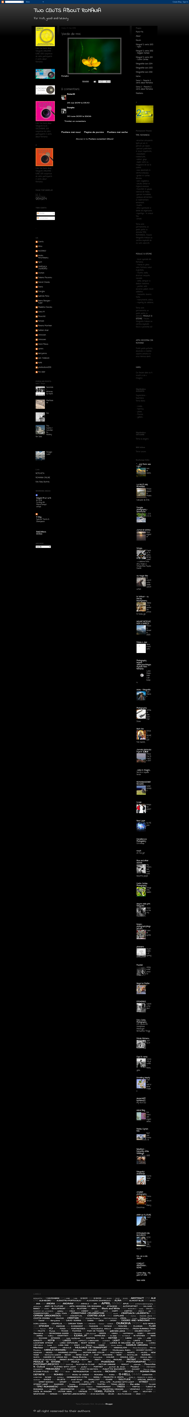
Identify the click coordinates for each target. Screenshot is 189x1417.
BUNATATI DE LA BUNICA (43, 1311)
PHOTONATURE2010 (46, 1364)
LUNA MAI (63, 1345)
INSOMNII (43, 1338)
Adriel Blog (141, 1110)
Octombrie (97, 1357)
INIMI (153, 1336)
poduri (84, 1367)
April (40, 262)
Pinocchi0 (41, 317)
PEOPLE (75, 1362)
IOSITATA (90, 1338)
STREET (143, 1382)
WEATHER (147, 1391)
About (138, 36)
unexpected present (148, 970)
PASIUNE (117, 1359)
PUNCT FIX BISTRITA (89, 1369)
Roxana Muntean (45, 326)
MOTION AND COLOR (93, 1352)
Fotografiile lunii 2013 (144, 68)
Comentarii (43, 218)
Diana (40, 287)
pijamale (137, 1364)
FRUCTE (41, 1331)
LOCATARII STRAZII (43, 1343)
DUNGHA (123, 1323)
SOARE (109, 1379)
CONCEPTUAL (76, 1316)
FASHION (93, 1326)
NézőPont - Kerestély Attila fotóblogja (143, 1151)
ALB (153, 1298)
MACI (77, 1345)
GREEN (102, 1333)
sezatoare (36, 1379)
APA (95, 1304)
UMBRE (52, 1389)
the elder (41, 372)
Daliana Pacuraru (45, 278)
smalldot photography (141, 1193)
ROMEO (58, 1374)
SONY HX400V (148, 788)
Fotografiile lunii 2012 (144, 72)
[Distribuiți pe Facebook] (107, 81)
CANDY (84, 1311)
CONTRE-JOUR (96, 1315)
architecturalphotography (144, 1304)
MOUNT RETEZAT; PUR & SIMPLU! (144, 622)
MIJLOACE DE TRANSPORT (91, 1347)
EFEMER (44, 1326)
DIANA (90, 1320)
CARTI (115, 1311)
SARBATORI (147, 1375)
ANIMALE (85, 1304)
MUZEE (144, 1352)
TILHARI (152, 1384)
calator (60, 1311)
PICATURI (69, 1364)
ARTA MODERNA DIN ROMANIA (85, 1306)
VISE (125, 1391)
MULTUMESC (116, 1352)
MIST (104, 1350)
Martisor (38, 1347)
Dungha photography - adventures (142, 509)
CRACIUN (59, 1318)
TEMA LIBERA (118, 1384)
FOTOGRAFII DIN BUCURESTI (143, 1234)
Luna (49, 1345)
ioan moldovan (43, 358)
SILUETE (61, 1379)
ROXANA (98, 1375)
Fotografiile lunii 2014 (144, 63)
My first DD (141, 1102)
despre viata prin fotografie (143, 905)
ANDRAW (68, 1303)
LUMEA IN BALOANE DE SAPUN (126, 1343)
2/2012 (97, 1298)
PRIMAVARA (53, 1369)
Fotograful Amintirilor (141, 1173)
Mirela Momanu (143, 1038)
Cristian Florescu (92, 1318)
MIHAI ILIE (67, 1348)
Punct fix (139, 32)
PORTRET (98, 1367)
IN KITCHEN (139, 1336)
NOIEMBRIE (108, 1355)
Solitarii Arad (43, 330)
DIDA (101, 1320)
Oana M (41, 312)
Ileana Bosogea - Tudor (44, 302)
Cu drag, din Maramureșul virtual (41, 504)
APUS (126, 1304)
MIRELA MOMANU (55, 1350)
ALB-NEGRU (45, 1300)
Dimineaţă (140, 843)
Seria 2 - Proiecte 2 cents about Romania (144, 88)
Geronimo (78, 1333)
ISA (102, 1338)
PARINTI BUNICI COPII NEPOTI (74, 1359)
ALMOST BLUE (136, 1300)
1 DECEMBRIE (53, 1298)
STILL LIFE (89, 1382)
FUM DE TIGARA (95, 1331)
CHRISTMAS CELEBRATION (87, 1313)
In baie (113, 1336)
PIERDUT (125, 1364)
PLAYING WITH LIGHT (65, 1367)
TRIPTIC (136, 1387)
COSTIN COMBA (41, 1318)
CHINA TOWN (61, 1313)
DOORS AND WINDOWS (135, 1320)
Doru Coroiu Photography (141, 1021)
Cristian (41, 273)
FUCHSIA (76, 1331)
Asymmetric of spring (148, 952)
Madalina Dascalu (45, 307)
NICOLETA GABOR (53, 1355)
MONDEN (37, 1352)
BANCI (36, 1308)
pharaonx (140, 947)
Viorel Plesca (43, 344)
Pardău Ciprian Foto (142, 1130)
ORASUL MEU (127, 1357)
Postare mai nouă (71, 132)
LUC (104, 1343)
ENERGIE (60, 1326)
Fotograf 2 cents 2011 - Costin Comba (144, 58)
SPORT (63, 1382)
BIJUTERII (82, 1308)
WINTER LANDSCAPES (74, 1394)
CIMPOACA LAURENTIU (42, 268)
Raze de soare (148, 1369)
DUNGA (110, 1324)
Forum (138, 40)
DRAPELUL (57, 1323)
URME (82, 1389)
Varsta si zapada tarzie (143, 773)
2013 (148, 1155)
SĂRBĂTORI (37, 1377)
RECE (68, 1372)
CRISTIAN (73, 1318)
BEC (72, 1309)
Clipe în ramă (142, 1057)
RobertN (71, 94)
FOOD (63, 1329)
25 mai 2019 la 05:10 (78, 103)
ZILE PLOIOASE (124, 1394)
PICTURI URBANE (107, 1364)
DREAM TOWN (75, 1323)
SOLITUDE (124, 1379)
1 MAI (75, 1298)
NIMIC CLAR (82, 1355)
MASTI (53, 1348)
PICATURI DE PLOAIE (85, 1364)
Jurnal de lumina (143, 530)
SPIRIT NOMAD (46, 1382)
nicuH (139, 851)
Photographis (142, 708)
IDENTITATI (62, 1336)
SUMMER (59, 1384)
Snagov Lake (49, 453)
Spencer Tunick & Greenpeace (42, 520)
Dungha (65, 76)
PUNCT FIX (71, 1369)
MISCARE (92, 1350)
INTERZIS (55, 1338)
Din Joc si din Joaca (142, 1257)
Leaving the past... (148, 1006)
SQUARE (76, 1382)
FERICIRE (122, 1326)
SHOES (47, 1379)
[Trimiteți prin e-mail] (99, 81)
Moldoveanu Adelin (122, 1350)
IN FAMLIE (126, 1336)
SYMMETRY (85, 1384)
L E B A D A (148, 515)
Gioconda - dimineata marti (49, 390)
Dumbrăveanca (148, 1178)
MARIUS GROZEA (137, 1345)
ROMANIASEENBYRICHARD (144, 783)
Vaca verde (141, 1280)
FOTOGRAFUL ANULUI (101, 1329)
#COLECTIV (37, 1298)
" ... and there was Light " (144, 465)
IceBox (50, 1336)
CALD (72, 1311)
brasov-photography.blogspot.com (144, 926)
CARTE (105, 1311)
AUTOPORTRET (130, 1306)
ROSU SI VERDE (80, 1375)
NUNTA (36, 1357)
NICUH (68, 1355)
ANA (38, 1304)
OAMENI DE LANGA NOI (55, 1357)
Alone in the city (148, 910)
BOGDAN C (132, 1309)
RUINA (112, 1375)
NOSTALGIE (132, 1355)
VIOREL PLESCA (104, 1391)
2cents (41, 242)
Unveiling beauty (143, 1077)
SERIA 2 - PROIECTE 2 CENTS (141, 1377)
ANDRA (50, 1303)
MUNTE (131, 1352)
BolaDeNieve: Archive (41, 533)
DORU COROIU (40, 1324)
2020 (109, 1298)
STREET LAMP (40, 1384)
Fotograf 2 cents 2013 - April (144, 45)
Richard (41, 321)
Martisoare (49, 401)
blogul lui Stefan (143, 983)
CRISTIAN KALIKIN (110, 1318)
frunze (52, 1331)
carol (96, 1311)
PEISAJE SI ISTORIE (144, 254)
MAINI (102, 1345)
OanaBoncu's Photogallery (142, 840)
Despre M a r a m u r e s (43, 499)
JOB (149, 1338)
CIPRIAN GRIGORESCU (47, 1315)
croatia (148, 1218)
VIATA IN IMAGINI (42, 1391)
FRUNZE (64, 1331)
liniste (148, 1340)
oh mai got (141, 853)
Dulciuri (101, 1324)
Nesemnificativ (148, 646)
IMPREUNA (99, 1336)
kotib (40, 363)
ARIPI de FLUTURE (144, 1215)
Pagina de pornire (94, 132)
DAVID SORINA (73, 1320)
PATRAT (131, 1359)
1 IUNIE (67, 1298)
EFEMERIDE (141, 1001)
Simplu (139, 548)
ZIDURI (111, 1394)
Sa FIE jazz (148, 824)
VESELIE (149, 1389)
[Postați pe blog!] (102, 81)
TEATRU (101, 1384)
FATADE (108, 1326)
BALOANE (147, 1306)
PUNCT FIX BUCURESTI (114, 1369)
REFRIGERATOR (81, 1371)
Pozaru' (135, 1366)
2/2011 (84, 1298)
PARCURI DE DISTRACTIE (44, 1360)
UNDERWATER (67, 1389)
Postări (42, 213)
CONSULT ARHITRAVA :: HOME (142, 1265)
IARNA (40, 1336)
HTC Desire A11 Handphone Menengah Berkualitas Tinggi (143, 1027)
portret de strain (117, 1367)
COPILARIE (118, 1316)
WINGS (53, 1394)
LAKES (67, 1340)
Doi (47, 413)
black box (140, 729)
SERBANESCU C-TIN (77, 1377)
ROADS (129, 1371)
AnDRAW (42, 251)
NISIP (96, 1355)
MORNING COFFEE (67, 1352)
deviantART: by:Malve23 (141, 1099)
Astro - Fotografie (143, 690)
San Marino (148, 694)
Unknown (42, 335)
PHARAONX (108, 1362)
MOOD (49, 1352)
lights (129, 1341)
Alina (40, 246)
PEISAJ (146, 1359)
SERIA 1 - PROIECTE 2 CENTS (108, 1377)
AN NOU (153, 1301)
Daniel (41, 1320)
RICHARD (110, 1371)
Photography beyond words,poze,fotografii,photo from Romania (144, 664)
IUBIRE (128, 1338)
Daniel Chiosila (44, 282)
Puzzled (140, 965)
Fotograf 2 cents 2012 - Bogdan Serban (144, 52)
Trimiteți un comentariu (75, 121)
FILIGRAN (137, 1326)
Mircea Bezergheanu (140, 1348)
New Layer (141, 821)
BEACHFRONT (58, 1308)
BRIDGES (149, 1309)
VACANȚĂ (92, 1389)
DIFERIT (113, 1320)
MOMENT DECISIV (144, 1350)
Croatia (134, 1318)
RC (56, 1371)
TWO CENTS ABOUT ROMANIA (67, 11)
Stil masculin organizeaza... (148, 1117)
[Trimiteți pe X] (104, 81)
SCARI (48, 1377)
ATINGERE (112, 1306)
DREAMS (91, 1324)
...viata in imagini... (144, 770)
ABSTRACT (137, 1298)
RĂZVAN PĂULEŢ (41, 1371)
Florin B (43, 1329)
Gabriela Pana (43, 296)
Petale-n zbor (142, 642)
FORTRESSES (78, 1329)
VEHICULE (135, 1389)
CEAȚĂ (141, 1311)
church (115, 1313)
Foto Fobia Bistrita (42, 482)
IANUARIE (151, 1333)
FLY (51, 1328)
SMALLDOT (94, 1379)
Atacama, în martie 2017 (148, 757)
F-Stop (39, 517)
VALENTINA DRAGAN (113, 1389)
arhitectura (37, 1306)
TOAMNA (72, 1386)
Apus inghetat (148, 534)
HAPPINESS (128, 1333)
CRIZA (123, 1318)
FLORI (152, 1326)
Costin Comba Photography (142, 884)
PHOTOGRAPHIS (136, 1362)
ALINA (117, 1300)
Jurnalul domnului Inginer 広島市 (144, 750)
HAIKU (138, 367)
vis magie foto (142, 576)
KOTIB (51, 1340)
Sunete (72, 1384)
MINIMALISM (120, 1348)
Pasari (108, 1360)
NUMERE (146, 1355)
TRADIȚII (89, 1387)
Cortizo (133, 1316)
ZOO (138, 1394)
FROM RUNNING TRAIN (144, 1329)
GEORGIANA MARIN (59, 1333)
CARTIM (128, 1311)
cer (149, 1311)
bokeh (141, 1309)
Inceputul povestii (148, 808)
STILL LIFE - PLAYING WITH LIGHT (117, 1382)
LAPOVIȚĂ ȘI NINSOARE (88, 1341)
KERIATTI (37, 1340)
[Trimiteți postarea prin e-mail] (95, 81)
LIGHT (116, 1340)
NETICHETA (40, 473)
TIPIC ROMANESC (143, 135)
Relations (139, 93)
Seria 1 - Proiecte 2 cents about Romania (144, 81)
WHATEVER (39, 1394)
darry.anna (42, 354)
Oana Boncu (79, 1357)
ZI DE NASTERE (97, 1394)
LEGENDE (106, 1341)
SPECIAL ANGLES (147, 1379)
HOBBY (140, 1333)
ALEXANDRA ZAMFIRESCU (99, 1301)
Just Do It (148, 1041)
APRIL (106, 1303)
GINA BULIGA (91, 1333)
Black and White (111, 1308)
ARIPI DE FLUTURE (54, 1306)
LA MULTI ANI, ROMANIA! (142, 485)
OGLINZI (110, 1357)
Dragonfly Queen (148, 890)
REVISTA (97, 1372)
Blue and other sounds (142, 861)
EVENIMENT (77, 1326)
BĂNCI (46, 1309)
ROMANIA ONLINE (43, 477)
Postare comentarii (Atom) (101, 139)
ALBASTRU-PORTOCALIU (69, 1300)
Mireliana (77, 1350)
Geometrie (38, 1333)
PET (90, 1362)
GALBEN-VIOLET (142, 1331)
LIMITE (136, 1340)
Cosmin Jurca (146, 1316)
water (135, 1391)
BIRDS (94, 1309)
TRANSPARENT (103, 1387)
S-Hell (139, 802)
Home (138, 76)
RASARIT (136, 1369)
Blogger (109, 1404)
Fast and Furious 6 (148, 1136)
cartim (40, 349)
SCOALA (60, 1377)
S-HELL (125, 1374)
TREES (121, 1386)
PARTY (98, 1359)
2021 (117, 1298)
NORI (119, 1355)
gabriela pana (117, 1331)
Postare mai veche (117, 132)
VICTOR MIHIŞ (65, 1391)
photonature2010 (44, 367)
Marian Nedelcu (116, 1345)
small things (76, 1379)
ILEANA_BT (80, 1335)
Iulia (140, 1338)
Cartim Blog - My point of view (143, 1274)
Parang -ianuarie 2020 (148, 630)
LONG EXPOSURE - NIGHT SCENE (77, 1343)
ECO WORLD (149, 1323)
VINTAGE (83, 1391)
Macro (89, 1345)
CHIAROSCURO (41, 1313)
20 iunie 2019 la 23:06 (79, 116)
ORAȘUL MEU (146, 1357)
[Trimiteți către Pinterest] (109, 81)
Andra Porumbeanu (43, 257)
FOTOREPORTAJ (121, 1329)
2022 (125, 1298)
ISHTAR (112, 1338)
